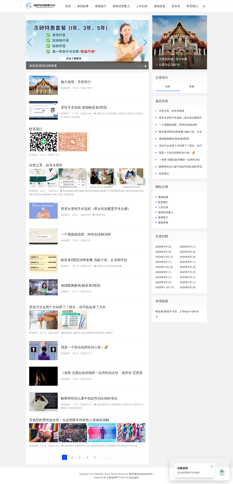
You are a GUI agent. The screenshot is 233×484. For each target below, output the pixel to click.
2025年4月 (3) (163, 251)
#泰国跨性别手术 (98, 445)
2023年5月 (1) (163, 277)
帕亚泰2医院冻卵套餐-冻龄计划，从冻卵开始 (94, 259)
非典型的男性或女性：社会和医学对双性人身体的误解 (69, 419)
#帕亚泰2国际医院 (135, 190)
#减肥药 (77, 332)
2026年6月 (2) (163, 246)
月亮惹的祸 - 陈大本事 (173, 59)
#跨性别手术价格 (129, 445)
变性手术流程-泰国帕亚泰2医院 (84, 107)
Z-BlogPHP (112, 477)
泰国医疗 (100, 6)
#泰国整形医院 (117, 190)
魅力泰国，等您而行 (76, 81)
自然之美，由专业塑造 (45, 164)
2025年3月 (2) (188, 251)
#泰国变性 (112, 113)
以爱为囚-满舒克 (169, 64)
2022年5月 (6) (188, 287)
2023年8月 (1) (163, 272)
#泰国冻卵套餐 (114, 265)
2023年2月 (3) (163, 282)
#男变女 (68, 116)
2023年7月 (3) (188, 272)
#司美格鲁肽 (87, 332)
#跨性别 (122, 113)
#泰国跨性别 (114, 445)
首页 (68, 6)
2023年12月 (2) (164, 267)
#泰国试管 (102, 265)
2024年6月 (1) (163, 262)
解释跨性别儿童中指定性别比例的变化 (89, 398)
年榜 (191, 86)
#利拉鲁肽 (99, 332)
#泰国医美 (69, 194)
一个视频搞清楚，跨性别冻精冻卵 (86, 234)
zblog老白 (134, 477)
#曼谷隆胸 (79, 190)
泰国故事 (83, 6)
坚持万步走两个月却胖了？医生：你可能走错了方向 (67, 306)
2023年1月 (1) (188, 282)
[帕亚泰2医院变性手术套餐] (87, 42)
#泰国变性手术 (104, 404)
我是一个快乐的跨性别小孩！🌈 (84, 347)
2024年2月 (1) (188, 262)
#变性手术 (102, 113)
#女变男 (76, 116)
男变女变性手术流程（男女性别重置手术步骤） (96, 208)
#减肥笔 (68, 332)
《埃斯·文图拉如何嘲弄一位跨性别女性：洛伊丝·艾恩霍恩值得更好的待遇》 (177, 161)
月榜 (167, 86)
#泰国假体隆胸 (91, 190)
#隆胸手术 (105, 190)
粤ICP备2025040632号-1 (141, 473)
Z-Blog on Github (189, 311)
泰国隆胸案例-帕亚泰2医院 (80, 285)
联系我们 (192, 6)
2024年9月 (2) (188, 257)
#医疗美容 (58, 194)
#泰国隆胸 (68, 190)
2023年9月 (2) (188, 267)
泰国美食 (159, 6)
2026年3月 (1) (188, 246)
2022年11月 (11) (164, 287)
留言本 (176, 6)
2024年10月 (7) (164, 257)
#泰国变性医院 (75, 407)
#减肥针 (109, 332)
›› (110, 457)
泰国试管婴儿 (121, 6)
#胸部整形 (47, 194)
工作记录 (142, 6)
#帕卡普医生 (35, 194)
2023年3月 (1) (188, 277)
